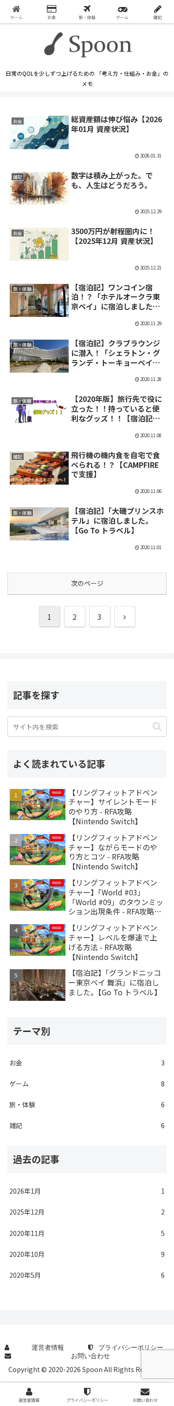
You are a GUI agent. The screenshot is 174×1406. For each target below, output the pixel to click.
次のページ (87, 583)
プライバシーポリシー (130, 1347)
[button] (157, 726)
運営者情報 (48, 1347)
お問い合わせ (90, 1356)
